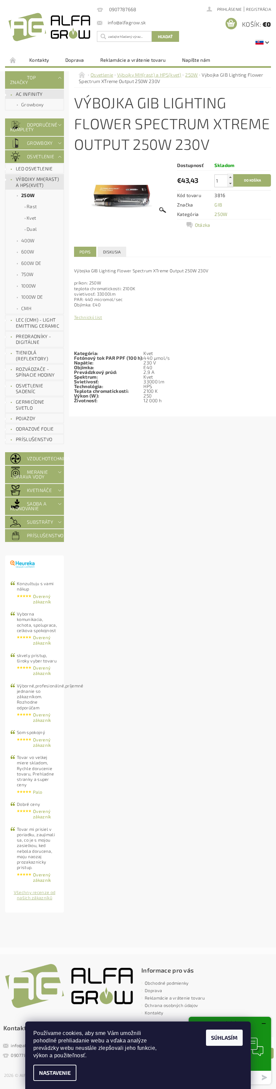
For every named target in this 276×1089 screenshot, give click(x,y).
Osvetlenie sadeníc (29, 388)
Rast (32, 206)
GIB (218, 205)
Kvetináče (39, 490)
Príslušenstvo (34, 439)
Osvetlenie (40, 156)
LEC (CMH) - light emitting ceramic (37, 323)
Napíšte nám (196, 60)
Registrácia (258, 9)
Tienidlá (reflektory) (32, 355)
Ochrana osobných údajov (171, 1005)
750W (27, 274)
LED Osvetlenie (34, 168)
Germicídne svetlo (30, 405)
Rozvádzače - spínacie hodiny (35, 372)
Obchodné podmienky (167, 983)
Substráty (40, 522)
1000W (28, 286)
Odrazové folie (35, 429)
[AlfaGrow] (49, 27)
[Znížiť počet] (230, 183)
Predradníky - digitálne (33, 339)
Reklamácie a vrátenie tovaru (133, 60)
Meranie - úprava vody (29, 474)
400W (27, 240)
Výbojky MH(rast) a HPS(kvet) (37, 182)
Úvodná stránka (13, 60)
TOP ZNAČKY (23, 80)
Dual (32, 229)
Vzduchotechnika (41, 458)
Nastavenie (55, 1072)
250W (28, 195)
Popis (85, 251)
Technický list (88, 317)
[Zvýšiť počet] (230, 177)
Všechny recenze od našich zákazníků (35, 895)
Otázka (202, 225)
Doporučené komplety (32, 127)
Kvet (31, 218)
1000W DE (32, 297)
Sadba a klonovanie (28, 506)
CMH (26, 308)
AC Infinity (29, 94)
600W (27, 251)
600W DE (31, 263)
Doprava (74, 60)
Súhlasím (224, 1037)
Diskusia (112, 251)
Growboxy (32, 104)
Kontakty (39, 60)
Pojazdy (25, 418)
